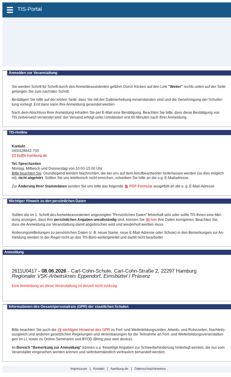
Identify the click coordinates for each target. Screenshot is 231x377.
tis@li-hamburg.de (32, 155)
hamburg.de (119, 368)
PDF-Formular (140, 186)
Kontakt (98, 368)
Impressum (78, 368)
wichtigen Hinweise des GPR (86, 330)
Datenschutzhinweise (150, 368)
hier (154, 220)
